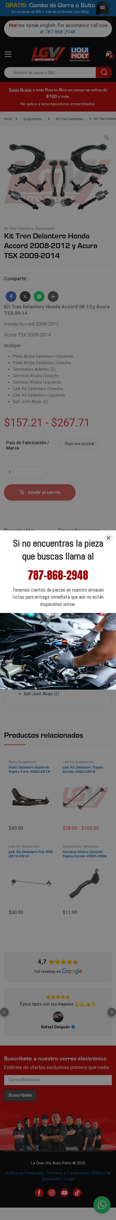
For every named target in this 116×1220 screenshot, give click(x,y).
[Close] (108, 538)
